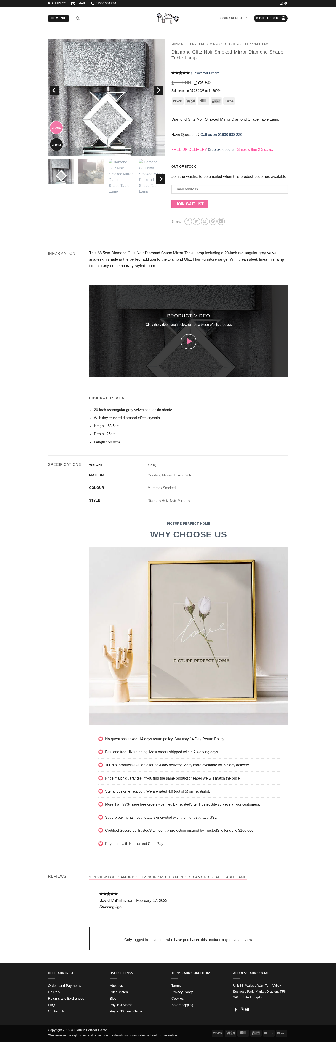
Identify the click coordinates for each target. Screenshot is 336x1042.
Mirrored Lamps (258, 44)
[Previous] (54, 90)
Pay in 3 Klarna (121, 1005)
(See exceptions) (221, 149)
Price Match (119, 992)
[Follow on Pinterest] (285, 3)
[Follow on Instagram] (281, 3)
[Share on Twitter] (196, 221)
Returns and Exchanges (66, 998)
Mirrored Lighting (225, 44)
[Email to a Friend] (204, 221)
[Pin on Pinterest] (213, 221)
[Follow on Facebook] (277, 3)
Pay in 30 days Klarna (126, 1011)
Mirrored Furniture (188, 44)
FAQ (51, 1005)
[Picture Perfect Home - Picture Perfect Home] (168, 18)
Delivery (54, 992)
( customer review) (205, 73)
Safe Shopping (182, 1005)
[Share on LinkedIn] (221, 221)
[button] (58, 18)
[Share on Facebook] (188, 221)
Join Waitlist (190, 204)
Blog (113, 998)
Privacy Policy (182, 992)
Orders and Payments (64, 986)
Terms (176, 986)
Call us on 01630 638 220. (221, 135)
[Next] (158, 90)
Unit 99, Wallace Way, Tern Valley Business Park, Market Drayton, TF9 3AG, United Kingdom (259, 991)
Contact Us (56, 1011)
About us (116, 986)
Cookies (177, 998)
